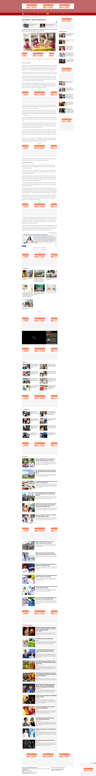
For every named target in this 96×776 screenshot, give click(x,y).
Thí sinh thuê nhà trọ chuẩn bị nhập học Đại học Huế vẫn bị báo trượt (35, 379)
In (56, 245)
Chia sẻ (24, 246)
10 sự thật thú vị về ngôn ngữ (51, 292)
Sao (31, 13)
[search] (70, 13)
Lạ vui (51, 13)
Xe (60, 13)
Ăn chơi (63, 13)
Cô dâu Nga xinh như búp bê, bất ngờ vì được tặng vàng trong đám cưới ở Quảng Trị (52, 335)
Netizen (29, 16)
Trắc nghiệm (33, 16)
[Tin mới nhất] (25, 14)
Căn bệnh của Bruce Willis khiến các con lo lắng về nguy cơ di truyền (35, 412)
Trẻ (47, 13)
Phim (34, 13)
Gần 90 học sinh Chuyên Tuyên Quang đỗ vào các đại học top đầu (35, 386)
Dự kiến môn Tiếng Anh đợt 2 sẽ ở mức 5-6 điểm (27, 308)
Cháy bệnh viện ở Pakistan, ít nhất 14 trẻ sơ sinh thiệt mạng (35, 433)
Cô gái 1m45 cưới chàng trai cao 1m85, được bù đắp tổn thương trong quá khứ (52, 340)
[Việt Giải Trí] (23, 14)
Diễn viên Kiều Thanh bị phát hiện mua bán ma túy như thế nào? (70, 34)
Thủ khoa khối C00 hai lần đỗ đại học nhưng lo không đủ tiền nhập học (52, 365)
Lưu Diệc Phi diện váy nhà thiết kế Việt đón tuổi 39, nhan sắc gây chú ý (35, 419)
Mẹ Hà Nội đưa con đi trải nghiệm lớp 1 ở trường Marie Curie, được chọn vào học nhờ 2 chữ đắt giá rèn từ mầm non (39, 280)
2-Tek (57, 13)
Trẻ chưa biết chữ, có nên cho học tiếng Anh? (51, 279)
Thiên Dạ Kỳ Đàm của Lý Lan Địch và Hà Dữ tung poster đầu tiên (52, 433)
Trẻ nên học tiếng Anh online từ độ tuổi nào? (27, 279)
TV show (37, 13)
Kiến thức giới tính (44, 16)
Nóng (28, 13)
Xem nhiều (48, 331)
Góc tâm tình (38, 16)
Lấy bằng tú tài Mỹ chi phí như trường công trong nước (36, 234)
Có (35, 249)
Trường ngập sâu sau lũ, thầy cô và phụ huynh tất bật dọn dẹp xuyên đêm (52, 372)
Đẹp (44, 13)
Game (54, 13)
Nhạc (42, 13)
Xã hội (67, 13)
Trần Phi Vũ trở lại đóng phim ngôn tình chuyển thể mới (52, 419)
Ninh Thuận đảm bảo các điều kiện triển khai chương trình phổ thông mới (39, 293)
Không (44, 249)
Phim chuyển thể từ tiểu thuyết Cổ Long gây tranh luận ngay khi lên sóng (52, 426)
